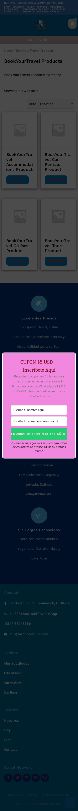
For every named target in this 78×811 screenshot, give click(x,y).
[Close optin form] (70, 358)
